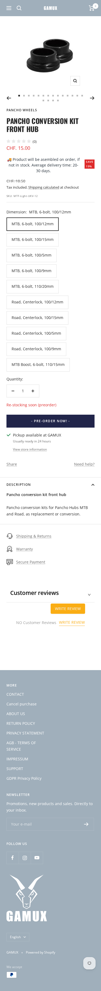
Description (18, 484)
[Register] (86, 824)
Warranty (24, 549)
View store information (30, 449)
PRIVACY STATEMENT (25, 733)
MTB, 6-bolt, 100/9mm (31, 270)
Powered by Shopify (40, 952)
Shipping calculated (43, 187)
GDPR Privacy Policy (23, 778)
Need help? (84, 464)
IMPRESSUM (17, 758)
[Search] (19, 8)
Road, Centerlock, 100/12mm (37, 301)
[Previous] (8, 98)
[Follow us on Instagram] (25, 858)
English (15, 937)
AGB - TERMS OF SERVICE (21, 746)
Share (11, 464)
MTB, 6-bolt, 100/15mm (33, 239)
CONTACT (15, 694)
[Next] (92, 98)
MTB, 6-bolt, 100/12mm (33, 223)
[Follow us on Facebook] (12, 858)
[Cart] (92, 8)
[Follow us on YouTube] (37, 858)
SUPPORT (14, 768)
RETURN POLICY (20, 723)
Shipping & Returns (33, 536)
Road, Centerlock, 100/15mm (37, 317)
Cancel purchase (21, 703)
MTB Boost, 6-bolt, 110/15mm (38, 364)
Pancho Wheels (21, 110)
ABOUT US (15, 713)
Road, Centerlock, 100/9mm (36, 348)
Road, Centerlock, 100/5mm (36, 333)
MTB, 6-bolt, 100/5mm (31, 255)
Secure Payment (30, 561)
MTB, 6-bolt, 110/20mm (33, 286)
